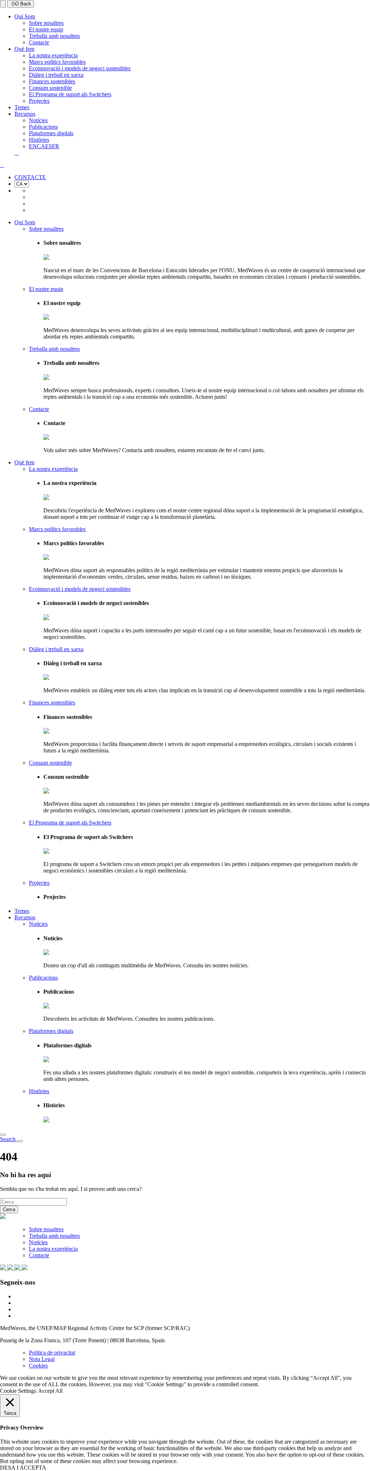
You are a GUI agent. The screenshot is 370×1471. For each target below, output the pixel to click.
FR (55, 146)
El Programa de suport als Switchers (70, 94)
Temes (21, 107)
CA (41, 146)
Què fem (24, 49)
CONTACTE (30, 177)
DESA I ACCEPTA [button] (23, 1468)
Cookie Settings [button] (18, 1391)
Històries (39, 140)
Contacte (39, 42)
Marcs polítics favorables (57, 62)
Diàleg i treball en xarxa (56, 75)
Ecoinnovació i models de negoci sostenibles (79, 68)
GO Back (20, 3)
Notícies (38, 120)
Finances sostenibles (52, 81)
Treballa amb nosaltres (54, 36)
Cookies (38, 1365)
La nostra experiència (53, 55)
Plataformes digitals (51, 133)
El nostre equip (46, 29)
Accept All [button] (50, 1391)
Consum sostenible (50, 88)
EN (33, 146)
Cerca (9, 1209)
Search (8, 1139)
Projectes (39, 101)
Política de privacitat (52, 1352)
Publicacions (43, 127)
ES (48, 146)
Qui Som (24, 16)
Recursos (24, 114)
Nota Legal (42, 1359)
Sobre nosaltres (46, 23)
